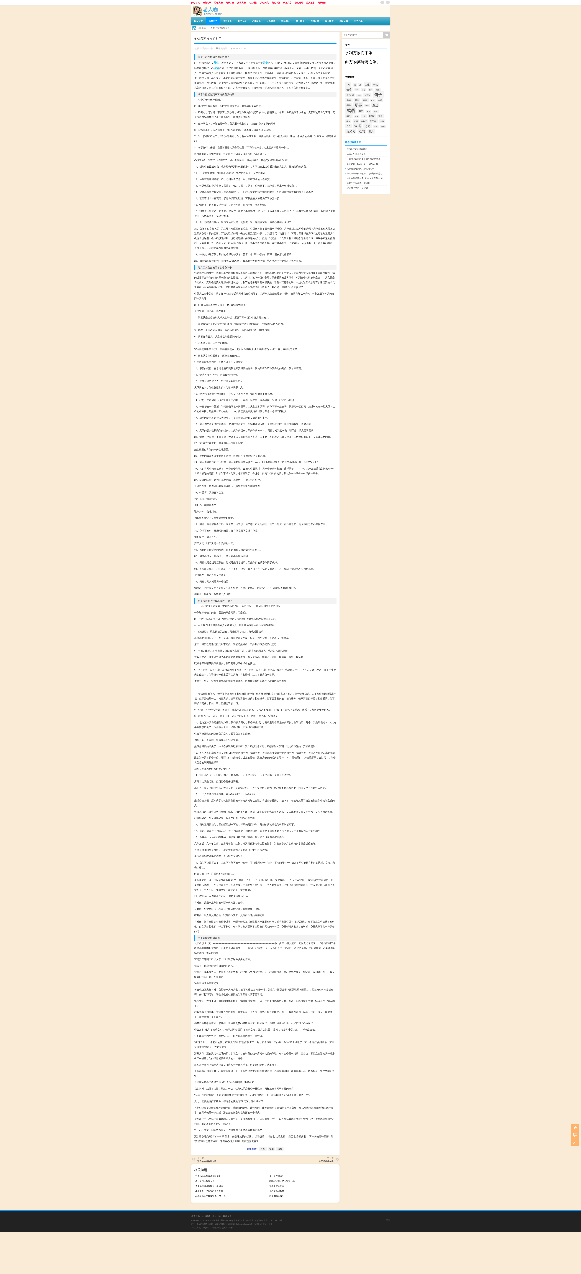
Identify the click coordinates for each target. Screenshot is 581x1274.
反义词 (350, 95)
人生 (367, 84)
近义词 (350, 131)
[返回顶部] (574, 1142)
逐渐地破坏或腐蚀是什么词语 (209, 1186)
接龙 (375, 111)
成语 (350, 110)
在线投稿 (216, 1216)
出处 (363, 90)
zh (360, 85)
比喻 (372, 116)
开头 (348, 105)
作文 (356, 89)
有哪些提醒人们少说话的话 (282, 1181)
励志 (377, 89)
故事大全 (241, 2)
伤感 (348, 89)
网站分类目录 (239, 1220)
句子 (378, 94)
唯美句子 (207, 2)
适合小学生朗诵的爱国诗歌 (208, 1176)
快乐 (367, 105)
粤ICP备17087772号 (274, 1220)
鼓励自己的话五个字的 (357, 187)
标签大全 (227, 1216)
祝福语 (364, 121)
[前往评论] (574, 1134)
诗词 (375, 126)
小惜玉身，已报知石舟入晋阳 (209, 1191)
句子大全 (230, 2)
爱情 (380, 116)
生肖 (348, 121)
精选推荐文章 (251, 1220)
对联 (372, 100)
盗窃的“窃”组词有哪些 (357, 149)
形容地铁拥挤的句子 (206, 1161)
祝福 (356, 121)
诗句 (367, 126)
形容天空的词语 (276, 1186)
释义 (371, 131)
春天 (356, 116)
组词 (373, 121)
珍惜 (216, 68)
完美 (265, 62)
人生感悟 (253, 2)
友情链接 (206, 1216)
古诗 (359, 95)
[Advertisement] (91, 1253)
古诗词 (367, 95)
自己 (348, 126)
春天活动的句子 (326, 1161)
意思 (375, 105)
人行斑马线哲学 (276, 1191)
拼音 (368, 111)
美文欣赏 (276, 2)
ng (348, 84)
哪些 (357, 100)
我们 (361, 111)
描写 (348, 116)
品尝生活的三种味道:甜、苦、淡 (210, 1196)
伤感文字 (287, 2)
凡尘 (216, 62)
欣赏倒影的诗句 (276, 1196)
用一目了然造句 (276, 1176)
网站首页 (195, 2)
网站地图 (261, 1220)
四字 (365, 100)
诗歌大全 (218, 2)
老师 (382, 121)
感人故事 (310, 2)
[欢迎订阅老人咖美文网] (388, 2)
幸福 (380, 100)
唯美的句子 (207, 48)
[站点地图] (382, 2)
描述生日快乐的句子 (204, 1181)
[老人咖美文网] (207, 5)
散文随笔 (299, 2)
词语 (357, 125)
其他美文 (264, 2)
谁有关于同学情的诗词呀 (358, 183)
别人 (370, 89)
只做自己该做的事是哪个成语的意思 (364, 158)
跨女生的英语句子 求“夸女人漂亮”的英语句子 (367, 178)
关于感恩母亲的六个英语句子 (360, 168)
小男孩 (387, 1219)
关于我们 (195, 1216)
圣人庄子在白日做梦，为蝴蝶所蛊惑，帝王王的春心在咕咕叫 (367, 173)
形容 (358, 104)
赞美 (383, 126)
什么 (375, 84)
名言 (348, 100)
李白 (364, 116)
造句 (362, 131)
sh (355, 84)
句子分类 (322, 2)
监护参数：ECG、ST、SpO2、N (362, 163)
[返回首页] (574, 1127)
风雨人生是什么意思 (356, 153)
